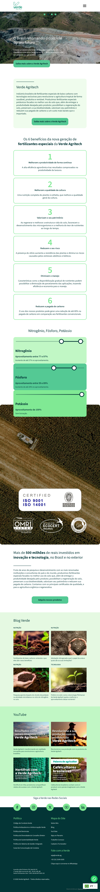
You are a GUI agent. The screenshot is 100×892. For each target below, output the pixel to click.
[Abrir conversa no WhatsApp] (94, 879)
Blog (52, 827)
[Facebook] (17, 807)
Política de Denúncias (21, 831)
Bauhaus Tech (82, 889)
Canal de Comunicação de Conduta (26, 848)
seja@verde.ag (56, 855)
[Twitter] (50, 807)
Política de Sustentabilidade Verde (25, 840)
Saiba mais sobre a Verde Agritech (50, 121)
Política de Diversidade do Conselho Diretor (29, 835)
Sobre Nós (54, 823)
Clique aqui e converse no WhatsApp (64, 863)
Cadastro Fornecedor (58, 844)
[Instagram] (33, 807)
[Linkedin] (83, 807)
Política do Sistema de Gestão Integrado (27, 844)
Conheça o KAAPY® (41, 63)
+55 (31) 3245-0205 (57, 859)
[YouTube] (66, 807)
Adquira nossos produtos (50, 599)
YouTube (54, 831)
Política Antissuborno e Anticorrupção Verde (29, 827)
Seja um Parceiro (57, 835)
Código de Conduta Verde (22, 823)
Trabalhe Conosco (57, 840)
